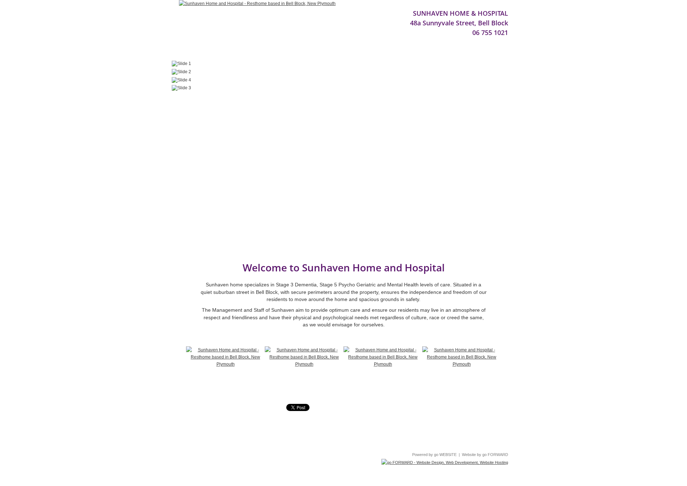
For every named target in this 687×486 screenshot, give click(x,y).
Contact (363, 51)
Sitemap (410, 434)
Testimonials (244, 51)
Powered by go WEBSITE (434, 454)
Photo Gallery (286, 51)
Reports (210, 51)
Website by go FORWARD (485, 454)
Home (185, 51)
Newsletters (329, 51)
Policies (387, 434)
